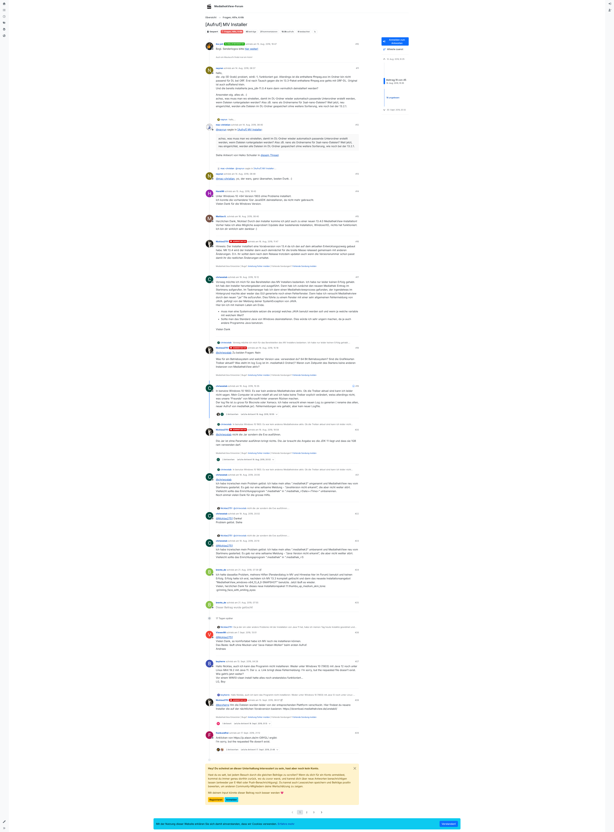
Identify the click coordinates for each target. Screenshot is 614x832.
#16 (357, 241)
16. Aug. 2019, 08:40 (249, 216)
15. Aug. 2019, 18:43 (246, 191)
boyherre (220, 661)
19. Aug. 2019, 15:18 (268, 348)
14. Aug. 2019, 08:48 (245, 174)
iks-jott (219, 44)
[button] (4, 821)
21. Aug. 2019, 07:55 (248, 602)
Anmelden (231, 799)
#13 (357, 174)
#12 (357, 124)
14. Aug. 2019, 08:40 (253, 124)
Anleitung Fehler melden (259, 266)
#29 (357, 733)
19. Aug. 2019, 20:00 (250, 474)
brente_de (221, 569)
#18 (357, 348)
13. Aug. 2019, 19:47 (267, 44)
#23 (357, 541)
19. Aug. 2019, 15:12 (249, 277)
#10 (357, 44)
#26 (357, 632)
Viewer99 (221, 632)
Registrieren (215, 799)
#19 (357, 386)
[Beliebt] (4, 29)
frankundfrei (222, 733)
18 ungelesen (392, 97)
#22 (357, 513)
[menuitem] (610, 3)
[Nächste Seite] (322, 812)
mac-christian (223, 124)
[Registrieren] (610, 10)
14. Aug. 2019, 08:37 (245, 68)
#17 (357, 277)
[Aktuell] (4, 16)
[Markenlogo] (209, 6)
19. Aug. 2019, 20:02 (250, 513)
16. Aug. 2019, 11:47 (268, 241)
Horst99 (220, 191)
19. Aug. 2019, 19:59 (269, 429)
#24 (357, 569)
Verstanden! (449, 823)
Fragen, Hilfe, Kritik (233, 31)
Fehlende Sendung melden (304, 266)
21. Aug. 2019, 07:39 (248, 569)
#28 (357, 700)
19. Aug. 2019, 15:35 (249, 386)
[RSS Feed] (314, 31)
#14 (357, 191)
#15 (357, 216)
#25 (357, 602)
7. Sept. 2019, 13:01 (247, 632)
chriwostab (221, 277)
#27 (357, 661)
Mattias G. (221, 216)
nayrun (219, 68)
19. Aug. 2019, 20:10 (249, 541)
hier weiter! (251, 48)
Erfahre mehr (286, 823)
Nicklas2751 (222, 241)
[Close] (355, 768)
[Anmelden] (610, 3)
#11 (357, 68)
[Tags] (4, 23)
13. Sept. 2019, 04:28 (247, 661)
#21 (357, 474)
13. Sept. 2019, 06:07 (269, 700)
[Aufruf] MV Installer (249, 129)
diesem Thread (270, 155)
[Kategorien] (4, 10)
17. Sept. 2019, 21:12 (250, 733)
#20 (357, 429)
